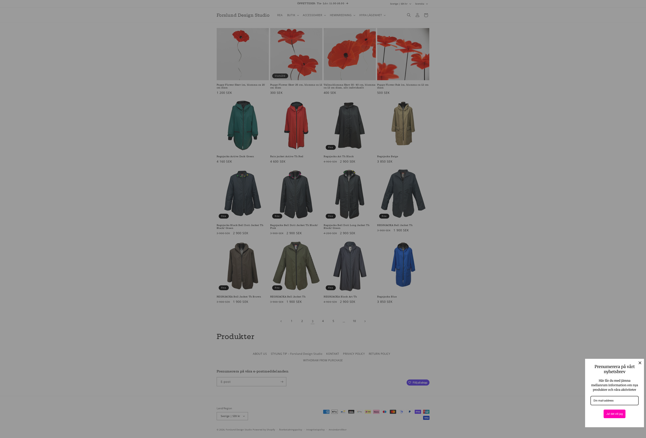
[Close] (640, 363)
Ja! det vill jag (614, 413)
